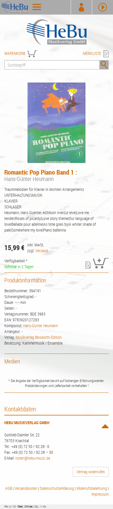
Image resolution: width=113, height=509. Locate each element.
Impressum (100, 494)
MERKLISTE (92, 53)
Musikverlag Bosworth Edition (39, 337)
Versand (41, 250)
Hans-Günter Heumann (40, 325)
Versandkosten (25, 488)
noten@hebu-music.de (32, 458)
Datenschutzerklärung (57, 488)
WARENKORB (14, 53)
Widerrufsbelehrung (91, 488)
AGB (8, 488)
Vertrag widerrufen (90, 471)
